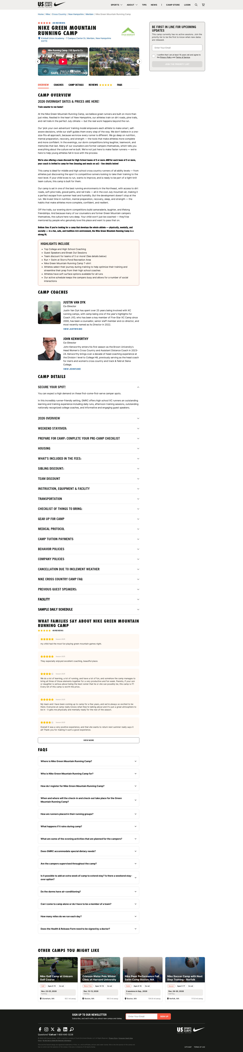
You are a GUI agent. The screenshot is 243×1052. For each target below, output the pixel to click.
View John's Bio (72, 369)
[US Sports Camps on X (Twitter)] (53, 1029)
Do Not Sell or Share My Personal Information (57, 1040)
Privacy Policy (166, 57)
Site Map (188, 1047)
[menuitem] (116, 5)
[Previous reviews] (38, 61)
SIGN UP (164, 1016)
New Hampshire (76, 14)
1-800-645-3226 (65, 1034)
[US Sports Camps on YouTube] (59, 1029)
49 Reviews (58, 23)
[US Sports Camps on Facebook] (40, 1029)
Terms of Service (183, 57)
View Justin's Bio (72, 329)
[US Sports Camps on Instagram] (46, 1029)
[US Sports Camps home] (52, 5)
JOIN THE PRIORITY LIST (177, 64)
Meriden (90, 14)
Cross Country (59, 14)
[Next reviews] (139, 61)
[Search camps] (72, 1029)
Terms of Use (199, 1047)
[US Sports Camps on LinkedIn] (65, 1029)
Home (41, 14)
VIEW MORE (88, 740)
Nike (48, 14)
